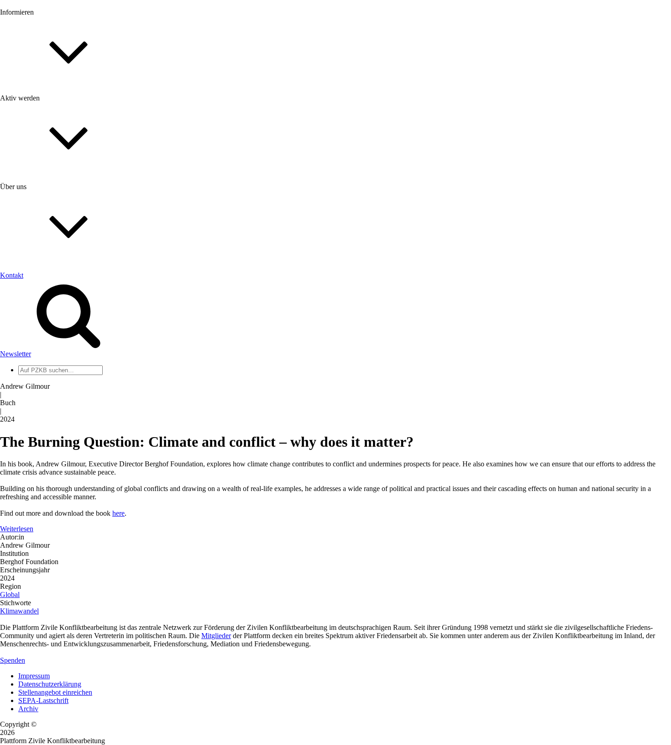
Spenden (12, 660)
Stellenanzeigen (40, 139)
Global (10, 594)
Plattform (31, 106)
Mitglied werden (42, 204)
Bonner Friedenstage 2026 (56, 131)
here (118, 513)
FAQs (27, 228)
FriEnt (27, 422)
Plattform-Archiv (42, 163)
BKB (26, 446)
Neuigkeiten (35, 98)
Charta (27, 301)
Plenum (29, 378)
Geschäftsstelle (39, 353)
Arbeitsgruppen (40, 386)
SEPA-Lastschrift (43, 700)
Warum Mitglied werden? (55, 212)
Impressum (34, 676)
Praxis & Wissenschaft (50, 265)
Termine (30, 123)
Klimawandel (19, 611)
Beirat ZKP (35, 430)
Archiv (28, 709)
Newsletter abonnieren (50, 114)
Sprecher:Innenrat (43, 361)
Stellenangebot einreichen (55, 692)
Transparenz (35, 309)
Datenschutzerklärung (49, 684)
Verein (27, 370)
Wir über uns (36, 293)
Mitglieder (33, 220)
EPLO (27, 438)
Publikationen (38, 147)
